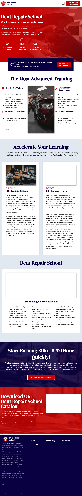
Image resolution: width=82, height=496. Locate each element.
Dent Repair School (11, 3)
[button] (37, 444)
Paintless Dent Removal (21, 197)
